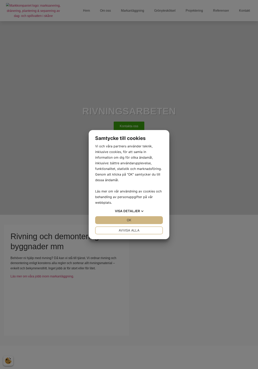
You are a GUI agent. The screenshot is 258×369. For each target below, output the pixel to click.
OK (129, 220)
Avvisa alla (129, 230)
